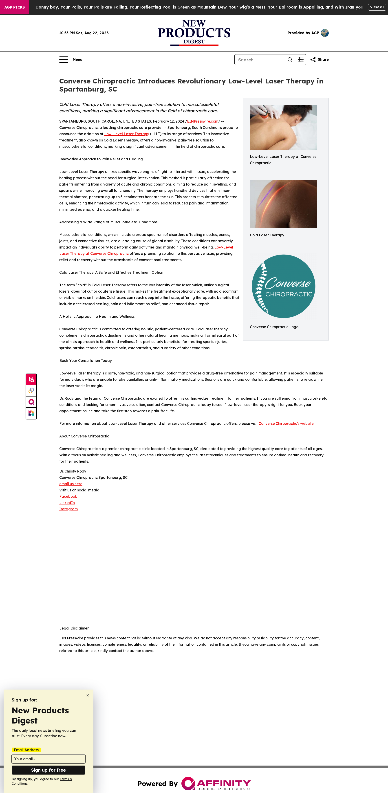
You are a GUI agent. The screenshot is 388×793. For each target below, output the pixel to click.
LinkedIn (67, 502)
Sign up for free (48, 770)
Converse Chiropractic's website (286, 423)
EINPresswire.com (202, 121)
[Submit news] (31, 379)
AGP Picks (14, 7)
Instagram (68, 509)
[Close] (88, 695)
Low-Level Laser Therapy (126, 134)
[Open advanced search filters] (300, 59)
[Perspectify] (31, 390)
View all (377, 7)
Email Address (26, 750)
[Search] (289, 59)
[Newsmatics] (31, 413)
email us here (70, 484)
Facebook (68, 496)
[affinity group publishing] (31, 402)
